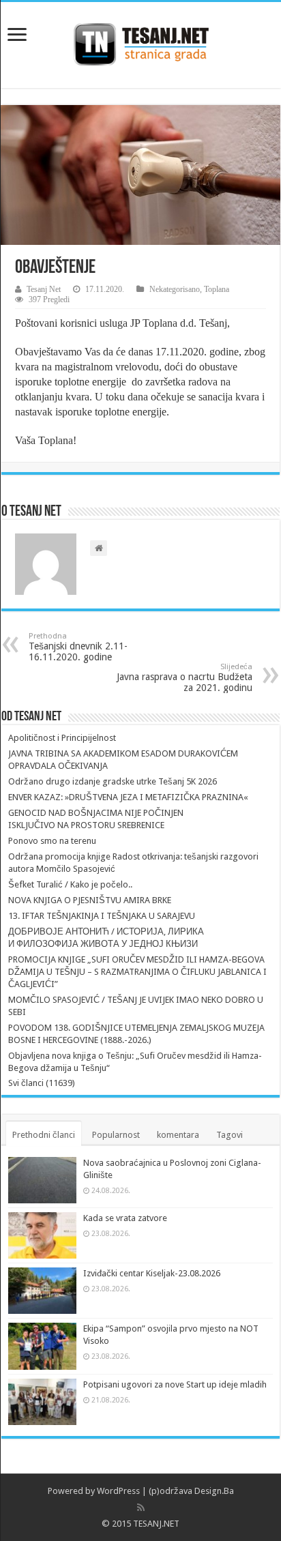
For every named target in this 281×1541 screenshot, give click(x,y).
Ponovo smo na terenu (52, 841)
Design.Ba (214, 1491)
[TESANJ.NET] (141, 42)
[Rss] (141, 1507)
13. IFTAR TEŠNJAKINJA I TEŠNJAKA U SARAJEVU (101, 916)
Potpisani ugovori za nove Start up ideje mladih (175, 1384)
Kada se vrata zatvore (125, 1218)
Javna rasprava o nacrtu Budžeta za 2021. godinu (184, 677)
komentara (178, 1135)
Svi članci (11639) (41, 1083)
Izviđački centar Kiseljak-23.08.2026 (151, 1273)
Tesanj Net (44, 289)
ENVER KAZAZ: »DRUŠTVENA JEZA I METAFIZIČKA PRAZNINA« (128, 797)
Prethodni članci (43, 1135)
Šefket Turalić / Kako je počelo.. (70, 884)
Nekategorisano (174, 289)
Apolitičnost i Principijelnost (62, 738)
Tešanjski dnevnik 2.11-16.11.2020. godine (78, 647)
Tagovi (229, 1135)
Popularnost (116, 1135)
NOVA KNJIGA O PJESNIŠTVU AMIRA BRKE (89, 900)
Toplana (216, 289)
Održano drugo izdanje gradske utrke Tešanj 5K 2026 (112, 781)
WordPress (118, 1491)
